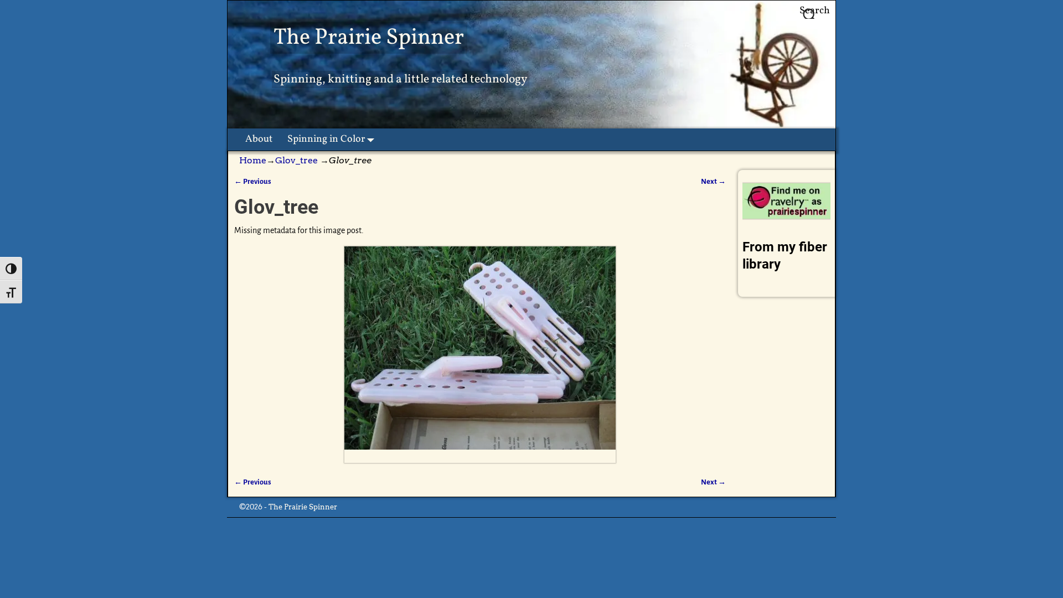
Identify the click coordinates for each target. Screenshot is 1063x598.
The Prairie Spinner (369, 38)
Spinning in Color (326, 139)
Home (252, 160)
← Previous (252, 181)
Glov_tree (296, 160)
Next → (713, 181)
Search (814, 11)
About (258, 139)
